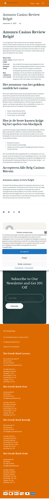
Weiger (24, 258)
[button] (45, 232)
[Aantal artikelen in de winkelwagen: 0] (42, 3)
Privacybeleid (29, 268)
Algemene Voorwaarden (11, 347)
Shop (32, 3)
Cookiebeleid (19, 268)
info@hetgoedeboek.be (11, 342)
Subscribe (14, 306)
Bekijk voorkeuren (24, 264)
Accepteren (24, 251)
